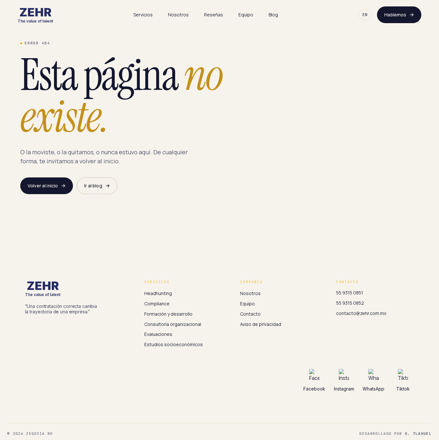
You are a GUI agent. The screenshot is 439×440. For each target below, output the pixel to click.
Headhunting (158, 293)
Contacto (250, 314)
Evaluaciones (158, 334)
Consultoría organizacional (172, 324)
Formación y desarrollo (168, 314)
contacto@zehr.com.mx (361, 313)
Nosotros (178, 15)
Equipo (245, 15)
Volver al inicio (43, 186)
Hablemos (395, 15)
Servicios (143, 15)
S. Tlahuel (418, 433)
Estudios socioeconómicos (173, 344)
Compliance (157, 304)
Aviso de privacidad (260, 324)
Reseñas (213, 15)
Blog (273, 15)
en (365, 14)
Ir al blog (93, 186)
